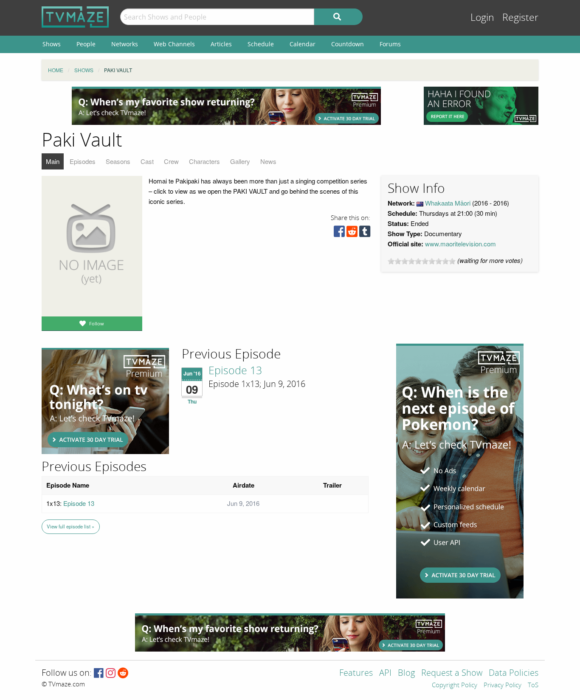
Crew (171, 161)
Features (356, 673)
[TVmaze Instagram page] (110, 673)
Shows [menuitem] (51, 44)
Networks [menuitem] (124, 44)
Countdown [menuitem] (347, 44)
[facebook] (339, 233)
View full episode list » (70, 526)
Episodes (83, 161)
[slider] (422, 261)
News (268, 161)
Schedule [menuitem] (261, 44)
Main (52, 161)
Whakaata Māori (447, 202)
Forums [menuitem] (390, 44)
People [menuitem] (86, 44)
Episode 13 (235, 370)
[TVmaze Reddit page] (123, 673)
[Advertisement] (226, 106)
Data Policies (513, 673)
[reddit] (352, 233)
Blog (406, 673)
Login (482, 17)
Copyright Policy (454, 685)
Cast (147, 161)
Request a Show (451, 673)
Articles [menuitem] (221, 44)
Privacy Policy (502, 685)
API (385, 673)
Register (520, 17)
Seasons (118, 161)
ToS (533, 685)
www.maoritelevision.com (460, 243)
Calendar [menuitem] (302, 44)
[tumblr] (364, 233)
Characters (204, 161)
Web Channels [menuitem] (174, 44)
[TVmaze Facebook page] (99, 673)
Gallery (240, 161)
